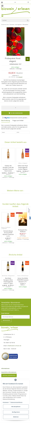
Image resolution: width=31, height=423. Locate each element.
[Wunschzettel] (28, 2)
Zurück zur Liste (5, 24)
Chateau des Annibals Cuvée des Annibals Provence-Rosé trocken (8, 168)
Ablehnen (16, 417)
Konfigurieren (16, 412)
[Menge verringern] (3, 108)
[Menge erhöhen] (28, 108)
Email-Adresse (5, 313)
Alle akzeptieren (15, 406)
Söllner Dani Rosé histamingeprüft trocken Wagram (23, 167)
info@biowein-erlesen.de (14, 345)
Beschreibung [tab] (5, 120)
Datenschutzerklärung (16, 402)
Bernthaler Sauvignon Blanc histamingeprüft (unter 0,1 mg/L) (8, 280)
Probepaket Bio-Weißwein (22, 230)
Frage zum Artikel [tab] (18, 120)
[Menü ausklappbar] (2, 6)
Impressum (6, 402)
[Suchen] (28, 20)
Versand (20, 77)
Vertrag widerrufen (9, 375)
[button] (15, 2)
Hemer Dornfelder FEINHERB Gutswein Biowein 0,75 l (23, 279)
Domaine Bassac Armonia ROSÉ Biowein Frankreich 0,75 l (8, 233)
